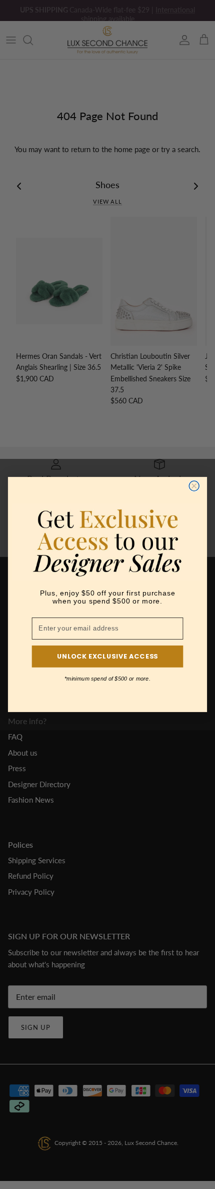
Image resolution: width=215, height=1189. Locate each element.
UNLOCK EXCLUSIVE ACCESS (107, 656)
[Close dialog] (194, 486)
